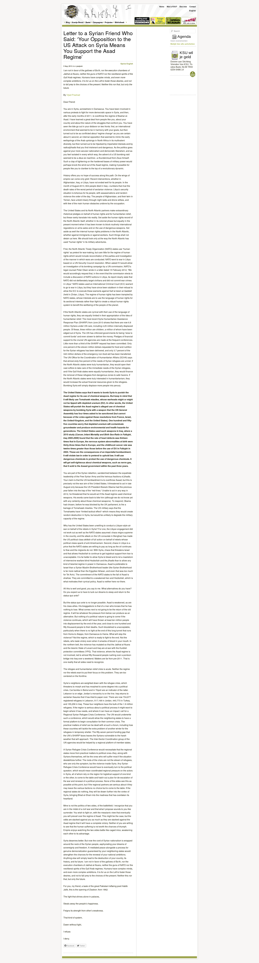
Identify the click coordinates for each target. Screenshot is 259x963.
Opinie (123, 63)
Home (161, 7)
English (192, 11)
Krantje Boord (77, 22)
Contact (192, 7)
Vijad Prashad (73, 94)
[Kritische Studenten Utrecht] (71, 12)
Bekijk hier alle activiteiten (183, 44)
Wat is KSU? (172, 7)
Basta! (88, 22)
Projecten (109, 22)
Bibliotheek (119, 22)
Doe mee (183, 7)
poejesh (79, 66)
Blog (68, 22)
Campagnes (98, 22)
